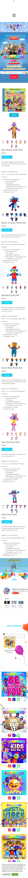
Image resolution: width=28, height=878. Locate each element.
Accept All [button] (15, 874)
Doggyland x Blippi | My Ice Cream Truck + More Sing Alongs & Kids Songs (14, 605)
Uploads (7, 598)
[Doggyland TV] (14, 7)
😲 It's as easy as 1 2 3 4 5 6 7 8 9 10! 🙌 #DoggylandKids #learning (7, 605)
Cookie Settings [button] (6, 874)
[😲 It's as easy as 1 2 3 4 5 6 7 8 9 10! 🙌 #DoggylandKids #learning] (7, 602)
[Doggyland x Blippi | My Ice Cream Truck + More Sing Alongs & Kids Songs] (14, 602)
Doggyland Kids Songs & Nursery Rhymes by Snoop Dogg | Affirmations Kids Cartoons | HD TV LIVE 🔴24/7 (21, 605)
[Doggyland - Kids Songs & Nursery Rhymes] (7, 591)
